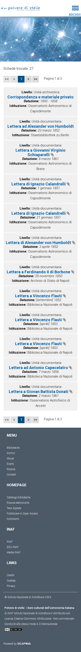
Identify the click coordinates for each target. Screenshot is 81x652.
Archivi (11, 453)
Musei (10, 458)
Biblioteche (13, 447)
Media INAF (14, 552)
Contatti (11, 474)
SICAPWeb (24, 643)
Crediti (10, 575)
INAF (10, 541)
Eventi (10, 463)
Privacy (11, 586)
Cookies (11, 580)
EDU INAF (13, 547)
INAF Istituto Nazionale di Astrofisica (29, 613)
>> (35, 79)
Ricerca (11, 469)
